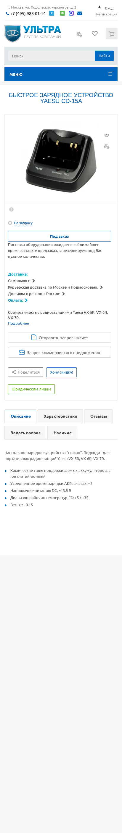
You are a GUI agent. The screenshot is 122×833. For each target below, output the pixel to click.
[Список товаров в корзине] (112, 38)
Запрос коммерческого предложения (63, 352)
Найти (104, 55)
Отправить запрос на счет (63, 337)
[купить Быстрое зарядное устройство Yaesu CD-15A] (61, 160)
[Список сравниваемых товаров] (79, 36)
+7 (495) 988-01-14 (27, 13)
